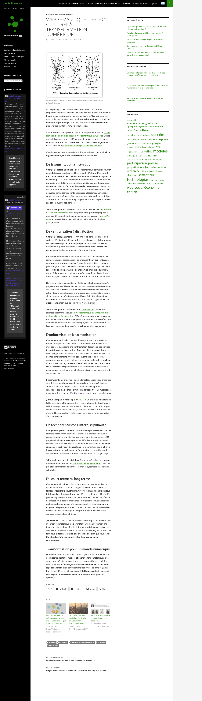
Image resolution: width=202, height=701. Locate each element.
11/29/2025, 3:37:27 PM (14, 100)
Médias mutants (10, 60)
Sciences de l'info (10, 67)
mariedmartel (15, 208)
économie (63, 642)
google (156, 143)
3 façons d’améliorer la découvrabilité (104, 4)
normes (153, 155)
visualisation (139, 183)
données (52, 642)
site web (159, 171)
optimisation (157, 159)
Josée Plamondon (13, 3)
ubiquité (163, 180)
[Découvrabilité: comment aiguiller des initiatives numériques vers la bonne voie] (78, 608)
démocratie (146, 139)
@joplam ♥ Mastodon (13, 90)
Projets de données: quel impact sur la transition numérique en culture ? (76, 669)
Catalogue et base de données (60, 15)
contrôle (132, 130)
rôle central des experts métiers (86, 463)
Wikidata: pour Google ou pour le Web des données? (100, 618)
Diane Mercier (87, 309)
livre (157, 146)
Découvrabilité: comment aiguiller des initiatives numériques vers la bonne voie (147, 86)
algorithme (143, 127)
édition (132, 192)
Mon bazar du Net (10, 63)
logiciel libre (132, 152)
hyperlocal (130, 147)
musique (132, 155)
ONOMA (81, 399)
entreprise (160, 139)
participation (137, 163)
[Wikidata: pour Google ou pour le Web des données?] (101, 608)
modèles (101, 642)
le (75, 312)
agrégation (132, 126)
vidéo (129, 183)
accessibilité (132, 120)
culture (144, 130)
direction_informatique (138, 135)
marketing (145, 151)
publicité (161, 167)
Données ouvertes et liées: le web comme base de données (70, 659)
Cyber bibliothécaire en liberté (71, 4)
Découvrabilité (9, 53)
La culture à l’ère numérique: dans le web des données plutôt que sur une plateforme (146, 74)
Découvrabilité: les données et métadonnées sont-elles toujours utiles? (145, 53)
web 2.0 (150, 183)
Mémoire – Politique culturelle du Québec (140, 4)
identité (138, 147)
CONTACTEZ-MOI (11, 36)
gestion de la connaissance (82, 642)
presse (153, 163)
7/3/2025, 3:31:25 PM (13, 214)
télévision (154, 180)
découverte (133, 139)
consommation (155, 126)
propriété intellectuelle (141, 167)
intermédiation (148, 147)
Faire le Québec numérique (14, 57)
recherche (133, 171)
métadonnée (142, 156)
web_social (135, 187)
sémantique (53, 646)
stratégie (132, 175)
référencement (147, 171)
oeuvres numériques (139, 159)
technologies (138, 179)
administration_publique (142, 123)
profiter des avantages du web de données (82, 145)
